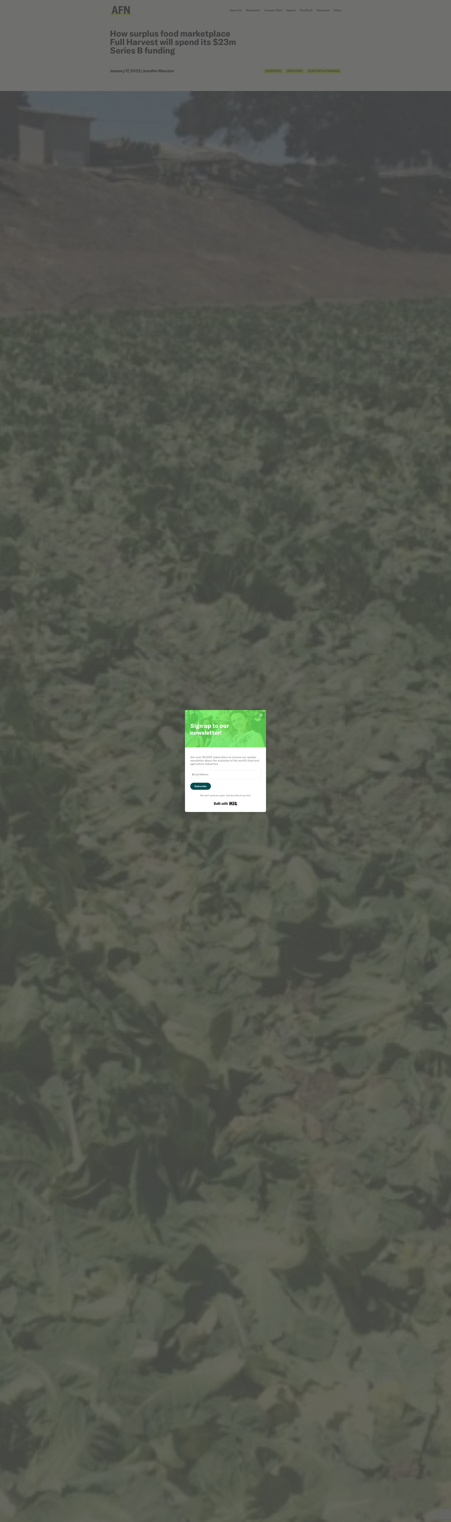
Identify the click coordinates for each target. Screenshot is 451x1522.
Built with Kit (225, 803)
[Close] (261, 714)
